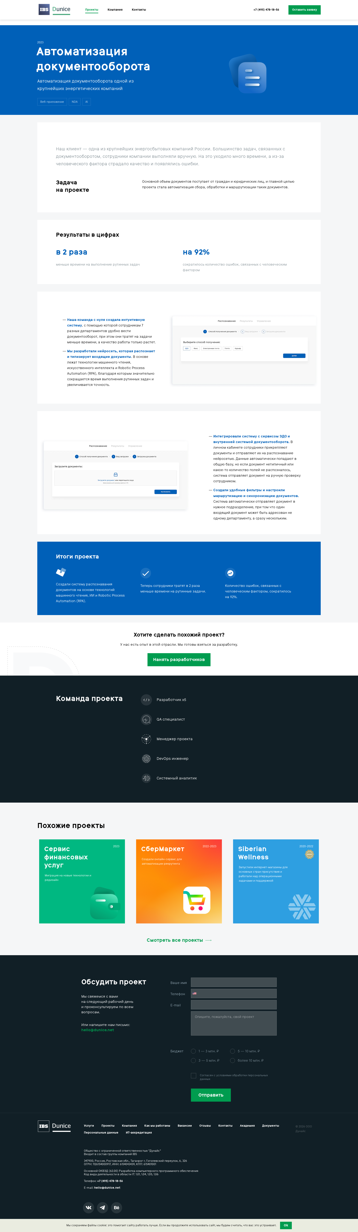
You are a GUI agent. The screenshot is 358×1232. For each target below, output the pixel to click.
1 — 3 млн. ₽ (209, 1051)
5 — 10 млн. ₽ (249, 1051)
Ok (286, 1225)
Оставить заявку (304, 10)
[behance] (116, 1207)
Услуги (89, 1125)
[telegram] (102, 1207)
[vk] (88, 1207)
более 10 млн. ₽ (251, 1060)
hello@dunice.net (107, 1188)
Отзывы (205, 1125)
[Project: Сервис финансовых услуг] (82, 881)
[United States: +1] (195, 993)
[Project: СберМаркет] (179, 881)
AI (86, 102)
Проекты (91, 9)
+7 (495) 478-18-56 (266, 9)
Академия (247, 1125)
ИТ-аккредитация (139, 1132)
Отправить (210, 1095)
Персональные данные (101, 1132)
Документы (270, 1125)
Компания (115, 9)
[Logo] (54, 10)
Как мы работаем (157, 1125)
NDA (75, 102)
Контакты (139, 9)
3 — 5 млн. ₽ (209, 1060)
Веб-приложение (52, 102)
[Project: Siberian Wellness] (276, 881)
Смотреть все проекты (175, 940)
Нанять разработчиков (179, 659)
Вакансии (185, 1125)
